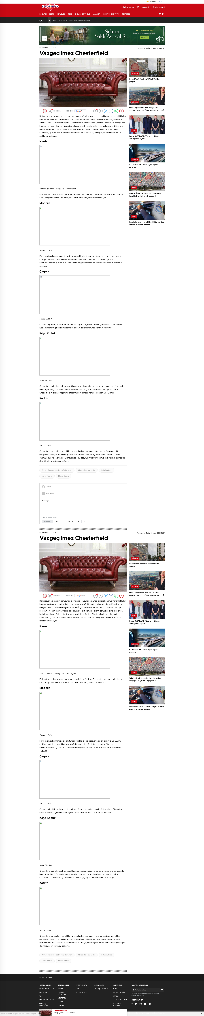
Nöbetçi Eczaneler (101, 989)
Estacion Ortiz (106, 470)
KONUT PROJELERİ (46, 14)
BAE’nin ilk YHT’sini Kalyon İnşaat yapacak (74, 20)
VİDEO (78, 989)
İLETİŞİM (116, 996)
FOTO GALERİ (81, 992)
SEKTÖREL (126, 14)
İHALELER (61, 14)
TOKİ (70, 14)
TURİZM (61, 1005)
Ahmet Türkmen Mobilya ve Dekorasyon (57, 470)
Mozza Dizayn (63, 476)
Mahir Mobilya (47, 476)
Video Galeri (160, 7)
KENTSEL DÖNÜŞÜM (111, 14)
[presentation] (46, 20)
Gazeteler (130, 7)
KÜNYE (116, 989)
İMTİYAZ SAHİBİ (119, 992)
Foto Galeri (144, 7)
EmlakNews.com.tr (46, 47)
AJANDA (96, 14)
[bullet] (72, 521)
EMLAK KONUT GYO (82, 14)
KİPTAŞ (60, 1002)
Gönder (47, 521)
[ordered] (69, 521)
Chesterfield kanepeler (86, 470)
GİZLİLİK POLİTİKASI (120, 1000)
